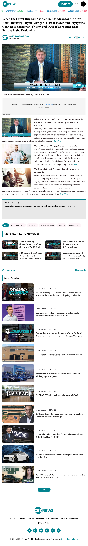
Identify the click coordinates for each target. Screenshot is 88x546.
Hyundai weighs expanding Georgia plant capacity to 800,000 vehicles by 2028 (59, 435)
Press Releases (52, 518)
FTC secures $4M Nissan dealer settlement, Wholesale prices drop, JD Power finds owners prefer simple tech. (30, 256)
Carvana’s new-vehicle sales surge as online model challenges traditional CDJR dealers (57, 314)
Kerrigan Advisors (47, 225)
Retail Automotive (17, 225)
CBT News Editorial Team (20, 36)
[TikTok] (47, 530)
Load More (44, 490)
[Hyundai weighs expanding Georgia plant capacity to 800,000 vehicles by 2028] (18, 434)
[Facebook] (70, 37)
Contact (31, 518)
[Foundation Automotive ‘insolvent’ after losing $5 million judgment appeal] (18, 373)
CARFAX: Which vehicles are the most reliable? (57, 395)
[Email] (84, 37)
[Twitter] (53, 530)
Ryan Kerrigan (74, 225)
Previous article (9, 270)
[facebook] (29, 530)
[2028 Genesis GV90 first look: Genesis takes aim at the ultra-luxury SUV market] (18, 474)
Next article (80, 270)
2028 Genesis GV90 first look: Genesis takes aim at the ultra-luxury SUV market (60, 476)
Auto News (32, 225)
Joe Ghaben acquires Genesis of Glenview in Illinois (59, 355)
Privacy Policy (44, 523)
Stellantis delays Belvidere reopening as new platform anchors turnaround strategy (60, 415)
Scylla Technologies (69, 539)
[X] (75, 37)
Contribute (21, 518)
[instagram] (35, 530)
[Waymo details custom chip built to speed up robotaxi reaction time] (18, 454)
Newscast (61, 225)
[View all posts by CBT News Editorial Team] (5, 37)
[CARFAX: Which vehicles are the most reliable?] (18, 393)
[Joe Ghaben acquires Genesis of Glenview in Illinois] (18, 353)
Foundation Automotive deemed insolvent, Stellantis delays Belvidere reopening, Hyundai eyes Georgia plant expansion (73, 245)
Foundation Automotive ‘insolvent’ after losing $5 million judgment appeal (58, 375)
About (12, 518)
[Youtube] (59, 530)
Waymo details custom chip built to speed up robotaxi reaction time (59, 456)
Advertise (40, 518)
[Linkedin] (79, 37)
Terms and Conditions (69, 518)
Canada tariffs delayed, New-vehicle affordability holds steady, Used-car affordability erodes (74, 256)
